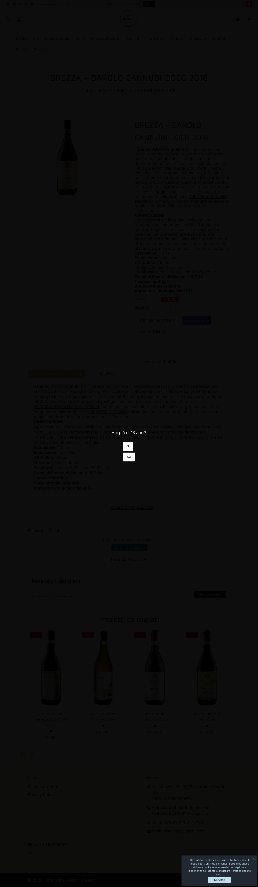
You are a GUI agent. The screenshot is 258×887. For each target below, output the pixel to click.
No (129, 457)
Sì (128, 446)
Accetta (219, 880)
